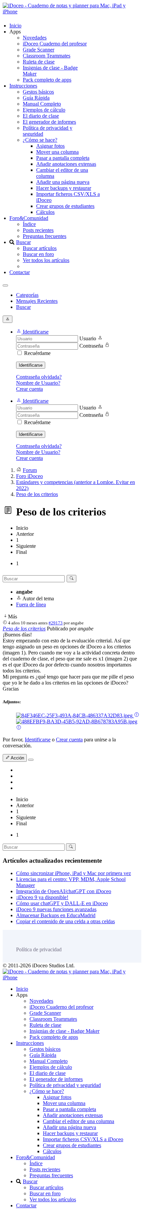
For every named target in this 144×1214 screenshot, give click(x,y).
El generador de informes (49, 122)
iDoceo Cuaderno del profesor (55, 43)
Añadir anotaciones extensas (66, 164)
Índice (29, 224)
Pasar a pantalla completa (62, 158)
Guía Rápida (36, 98)
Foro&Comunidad (28, 218)
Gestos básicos (38, 92)
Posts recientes (38, 230)
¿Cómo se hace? (40, 140)
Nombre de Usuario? (38, 383)
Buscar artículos (40, 248)
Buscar (23, 242)
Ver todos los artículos (46, 260)
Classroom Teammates (46, 55)
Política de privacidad (39, 949)
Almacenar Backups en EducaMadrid (55, 915)
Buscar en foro (38, 254)
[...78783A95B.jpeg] (76, 721)
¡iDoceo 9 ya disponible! (42, 897)
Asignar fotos (50, 146)
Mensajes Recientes (37, 301)
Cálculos (45, 212)
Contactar (19, 272)
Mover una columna (57, 152)
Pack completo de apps (47, 80)
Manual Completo (42, 104)
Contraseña (91, 346)
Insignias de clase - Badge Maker (64, 1031)
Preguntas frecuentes (44, 236)
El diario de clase (41, 116)
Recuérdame (37, 353)
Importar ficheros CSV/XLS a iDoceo (83, 1139)
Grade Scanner (38, 49)
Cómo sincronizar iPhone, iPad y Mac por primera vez (73, 873)
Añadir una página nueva (62, 182)
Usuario (87, 338)
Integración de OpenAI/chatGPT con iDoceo (63, 891)
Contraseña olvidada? (39, 377)
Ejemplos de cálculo (44, 110)
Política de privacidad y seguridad (65, 1085)
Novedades (35, 37)
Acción (17, 758)
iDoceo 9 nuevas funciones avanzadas (56, 909)
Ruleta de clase (39, 62)
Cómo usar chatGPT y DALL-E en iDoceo (62, 903)
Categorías (27, 295)
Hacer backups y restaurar (63, 188)
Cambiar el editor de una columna (78, 1121)
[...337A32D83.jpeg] (75, 715)
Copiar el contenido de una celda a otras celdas (65, 921)
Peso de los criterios (24, 628)
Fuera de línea (31, 604)
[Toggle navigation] (5, 285)
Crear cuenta (29, 389)
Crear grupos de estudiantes (65, 206)
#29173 (56, 622)
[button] (32, 332)
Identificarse (31, 365)
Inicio (15, 25)
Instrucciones (23, 86)
